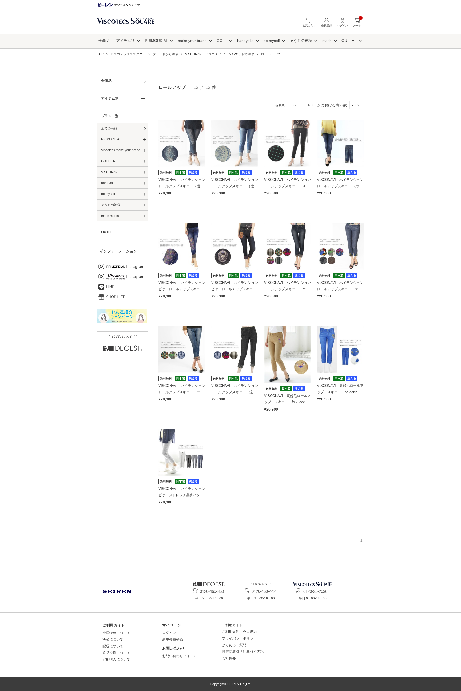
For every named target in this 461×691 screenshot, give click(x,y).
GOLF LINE (109, 161)
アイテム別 (125, 40)
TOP (100, 54)
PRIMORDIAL (156, 40)
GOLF (222, 40)
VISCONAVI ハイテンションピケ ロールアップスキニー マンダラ (235, 289)
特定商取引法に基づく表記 (243, 652)
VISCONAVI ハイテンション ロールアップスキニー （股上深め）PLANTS (236, 186)
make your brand (192, 40)
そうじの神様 (301, 40)
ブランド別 (109, 116)
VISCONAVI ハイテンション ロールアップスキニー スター (289, 186)
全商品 (104, 40)
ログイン (169, 633)
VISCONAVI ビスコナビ (203, 54)
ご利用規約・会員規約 (239, 632)
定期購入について (116, 659)
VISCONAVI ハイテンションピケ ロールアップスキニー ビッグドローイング (182, 289)
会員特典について (116, 633)
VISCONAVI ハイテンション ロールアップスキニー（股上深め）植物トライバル (183, 186)
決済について (112, 639)
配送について (112, 646)
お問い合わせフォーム (179, 656)
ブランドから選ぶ (165, 54)
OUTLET (348, 40)
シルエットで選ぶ (241, 54)
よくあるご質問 (234, 645)
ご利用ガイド (232, 625)
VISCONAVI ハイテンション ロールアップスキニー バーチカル (289, 289)
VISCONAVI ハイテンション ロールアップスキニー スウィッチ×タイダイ (342, 186)
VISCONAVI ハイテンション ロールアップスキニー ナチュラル (342, 289)
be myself (272, 40)
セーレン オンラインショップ (118, 5)
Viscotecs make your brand (120, 150)
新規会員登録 (172, 639)
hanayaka (245, 40)
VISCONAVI (109, 172)
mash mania (110, 216)
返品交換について (116, 653)
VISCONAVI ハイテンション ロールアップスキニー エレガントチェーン (183, 392)
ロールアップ (270, 54)
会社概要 (229, 658)
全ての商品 (109, 128)
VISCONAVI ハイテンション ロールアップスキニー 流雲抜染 (236, 392)
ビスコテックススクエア (125, 24)
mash (327, 40)
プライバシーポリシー (239, 638)
